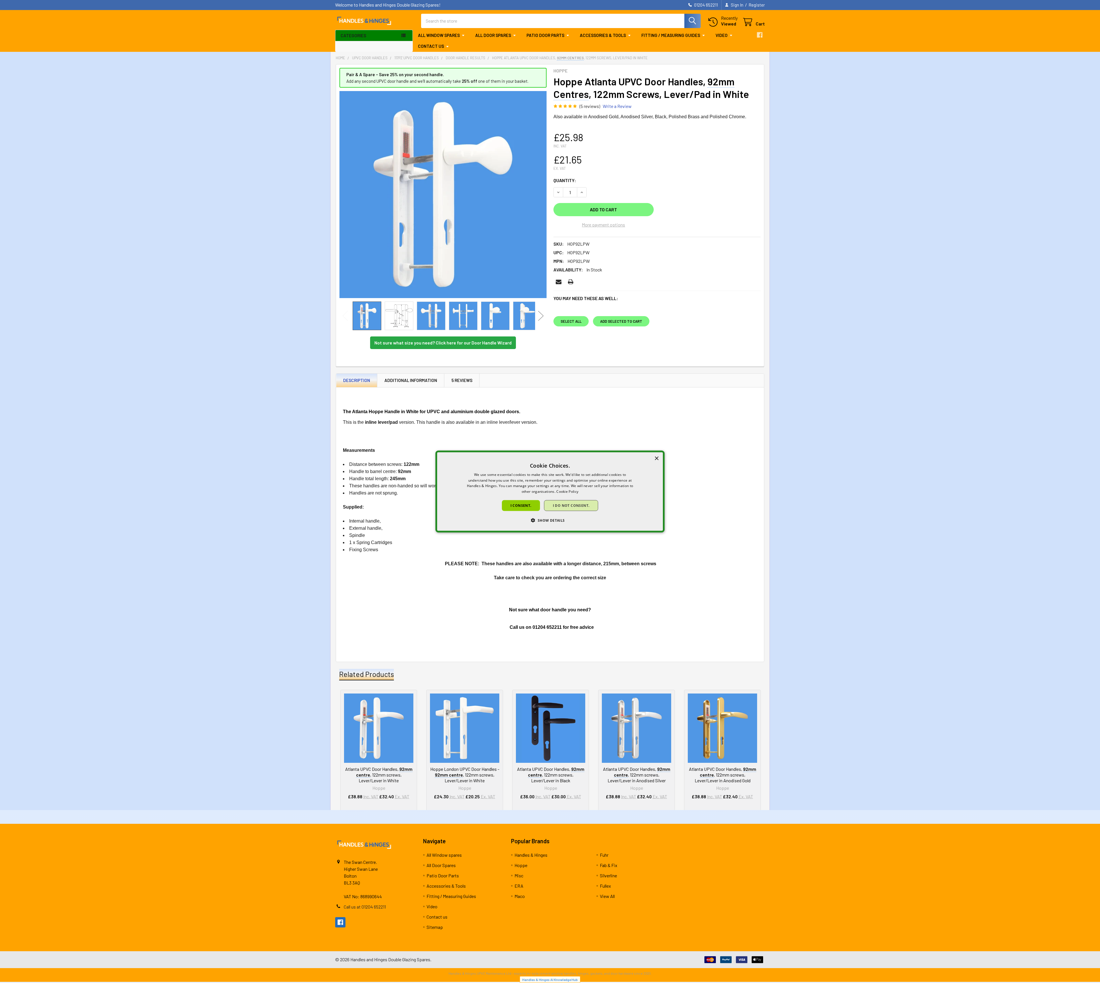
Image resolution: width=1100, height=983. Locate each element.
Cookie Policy (567, 491)
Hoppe (520, 865)
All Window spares (439, 35)
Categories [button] (353, 35)
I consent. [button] (520, 505)
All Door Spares (493, 35)
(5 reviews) (590, 106)
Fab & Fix (608, 865)
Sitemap (435, 927)
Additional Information (410, 380)
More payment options (603, 224)
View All (607, 896)
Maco (519, 896)
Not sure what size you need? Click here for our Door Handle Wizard (443, 342)
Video (722, 35)
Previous (345, 316)
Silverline (608, 875)
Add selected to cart (621, 321)
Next (541, 316)
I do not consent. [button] (571, 505)
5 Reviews (461, 380)
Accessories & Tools (603, 35)
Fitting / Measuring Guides (670, 35)
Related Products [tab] (366, 674)
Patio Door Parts (545, 35)
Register (757, 4)
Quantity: (564, 180)
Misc (518, 875)
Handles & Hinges (530, 855)
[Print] (570, 282)
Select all (571, 321)
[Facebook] (760, 35)
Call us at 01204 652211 (365, 906)
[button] (550, 520)
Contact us (431, 46)
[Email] (558, 282)
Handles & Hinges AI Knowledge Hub (550, 980)
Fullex (605, 886)
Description (356, 380)
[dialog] (550, 491)
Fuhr (604, 855)
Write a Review (617, 106)
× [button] (656, 458)
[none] (443, 194)
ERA (518, 886)
